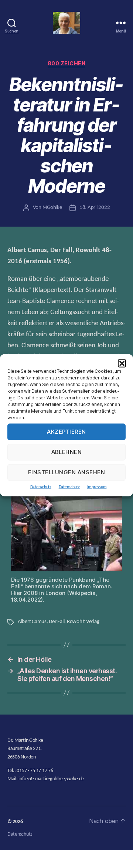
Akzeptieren (66, 431)
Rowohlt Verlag (83, 621)
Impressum (97, 487)
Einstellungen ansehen (66, 472)
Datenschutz (40, 487)
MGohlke (52, 207)
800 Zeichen (67, 63)
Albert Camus (32, 621)
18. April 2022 (94, 207)
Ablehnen (66, 451)
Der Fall (56, 621)
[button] (122, 363)
